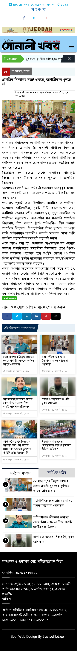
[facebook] (24, 18)
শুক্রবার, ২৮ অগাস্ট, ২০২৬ (17, 371)
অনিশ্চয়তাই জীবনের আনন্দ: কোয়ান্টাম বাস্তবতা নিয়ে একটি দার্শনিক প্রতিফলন (18, 403)
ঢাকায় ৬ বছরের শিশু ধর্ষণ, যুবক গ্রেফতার (56, 401)
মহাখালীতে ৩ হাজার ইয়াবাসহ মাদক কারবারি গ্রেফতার (55, 360)
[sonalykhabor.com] (31, 44)
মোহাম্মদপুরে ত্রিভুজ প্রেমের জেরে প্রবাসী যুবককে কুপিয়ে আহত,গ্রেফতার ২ (18, 360)
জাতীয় (18, 71)
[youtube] (35, 18)
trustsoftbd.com (55, 637)
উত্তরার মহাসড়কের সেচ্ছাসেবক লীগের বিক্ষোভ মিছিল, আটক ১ (57, 445)
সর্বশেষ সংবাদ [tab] (20, 473)
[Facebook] (7, 316)
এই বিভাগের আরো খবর (19, 328)
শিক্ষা (26, 71)
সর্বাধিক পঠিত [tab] (56, 472)
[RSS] (46, 18)
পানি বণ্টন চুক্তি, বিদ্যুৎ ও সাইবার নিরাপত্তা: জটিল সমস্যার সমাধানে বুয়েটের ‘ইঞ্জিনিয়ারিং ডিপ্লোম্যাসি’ (17, 447)
